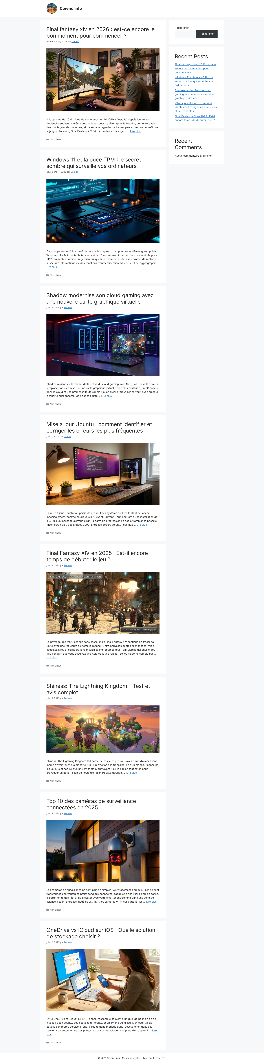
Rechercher (182, 27)
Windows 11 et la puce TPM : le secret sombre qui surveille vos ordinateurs (93, 162)
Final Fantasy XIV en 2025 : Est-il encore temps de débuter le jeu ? (97, 556)
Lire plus (135, 131)
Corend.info (71, 8)
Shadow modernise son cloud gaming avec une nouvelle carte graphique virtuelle (100, 298)
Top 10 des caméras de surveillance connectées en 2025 (91, 804)
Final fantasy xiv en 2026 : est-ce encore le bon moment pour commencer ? (100, 32)
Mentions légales (131, 1058)
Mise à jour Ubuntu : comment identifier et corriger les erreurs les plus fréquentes (99, 427)
